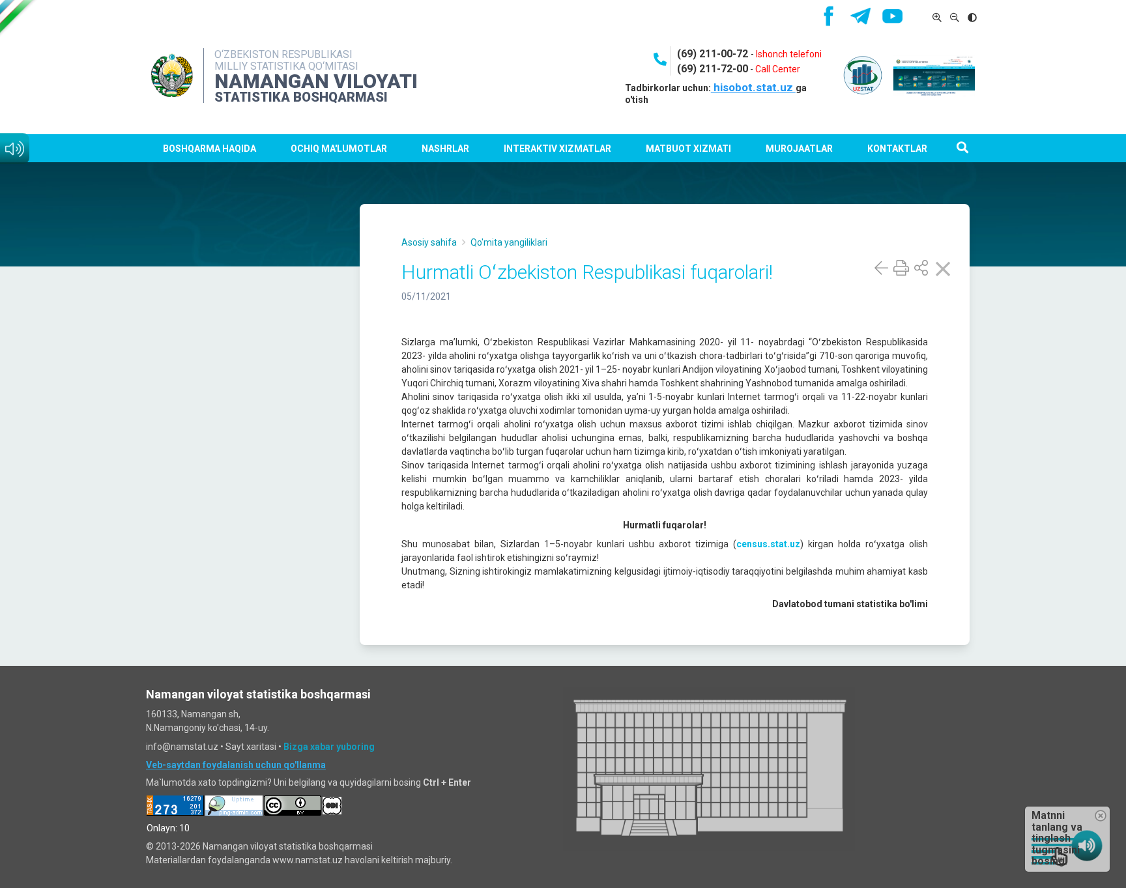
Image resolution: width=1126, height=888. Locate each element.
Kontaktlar (897, 148)
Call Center (777, 69)
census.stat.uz (768, 544)
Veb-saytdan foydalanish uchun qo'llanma (236, 765)
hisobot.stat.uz (753, 87)
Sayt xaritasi (250, 746)
